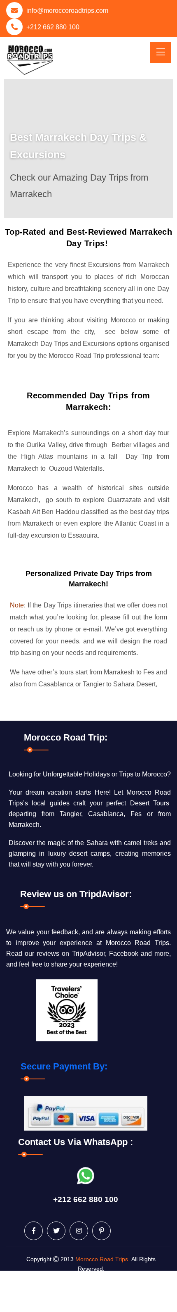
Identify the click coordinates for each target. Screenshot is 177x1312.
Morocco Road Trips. (102, 1259)
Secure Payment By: (64, 1066)
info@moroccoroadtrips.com (67, 10)
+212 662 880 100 (52, 27)
